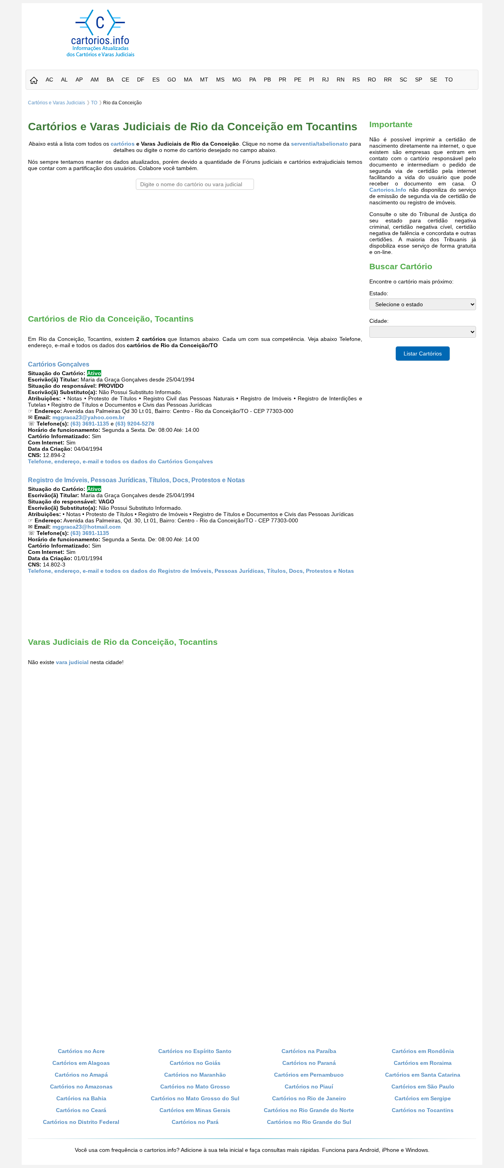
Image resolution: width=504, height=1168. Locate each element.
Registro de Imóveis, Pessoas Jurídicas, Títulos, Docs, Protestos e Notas (136, 479)
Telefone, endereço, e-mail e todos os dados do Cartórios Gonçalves (120, 461)
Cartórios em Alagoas (81, 1063)
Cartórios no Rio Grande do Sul (309, 1122)
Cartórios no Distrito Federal (81, 1122)
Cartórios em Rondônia (423, 1051)
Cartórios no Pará (195, 1122)
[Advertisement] (328, 27)
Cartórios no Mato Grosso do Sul (195, 1098)
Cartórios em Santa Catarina (422, 1075)
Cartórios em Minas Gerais (194, 1110)
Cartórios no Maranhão (195, 1075)
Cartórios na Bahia (81, 1098)
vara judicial (72, 662)
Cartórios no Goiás (195, 1063)
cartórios (123, 144)
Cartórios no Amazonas (81, 1086)
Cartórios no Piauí (309, 1086)
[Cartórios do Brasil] (100, 56)
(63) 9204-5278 (134, 423)
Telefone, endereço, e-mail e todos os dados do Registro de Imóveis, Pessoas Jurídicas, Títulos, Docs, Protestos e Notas (191, 571)
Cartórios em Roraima (423, 1063)
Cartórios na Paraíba (309, 1051)
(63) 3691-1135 (89, 423)
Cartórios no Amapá (81, 1075)
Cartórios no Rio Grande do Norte (309, 1110)
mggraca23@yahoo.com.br (88, 417)
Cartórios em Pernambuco (309, 1075)
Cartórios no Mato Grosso (195, 1086)
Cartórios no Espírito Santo (195, 1051)
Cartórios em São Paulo (422, 1086)
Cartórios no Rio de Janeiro (309, 1098)
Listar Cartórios (423, 353)
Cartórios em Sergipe (423, 1098)
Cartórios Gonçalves (58, 364)
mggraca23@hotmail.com (86, 527)
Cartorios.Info (387, 190)
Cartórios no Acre (81, 1051)
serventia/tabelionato (319, 144)
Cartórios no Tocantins (423, 1110)
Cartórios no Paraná (309, 1063)
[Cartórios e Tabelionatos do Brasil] (34, 81)
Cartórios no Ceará (81, 1110)
